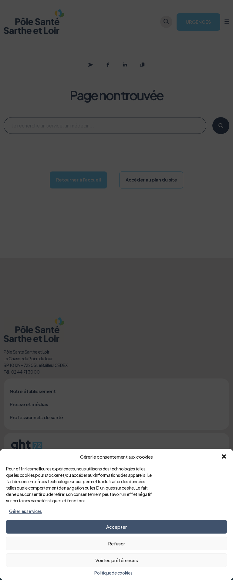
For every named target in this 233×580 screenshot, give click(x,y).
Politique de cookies (113, 572)
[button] (224, 456)
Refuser (116, 543)
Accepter (116, 527)
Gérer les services (25, 511)
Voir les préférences (116, 560)
